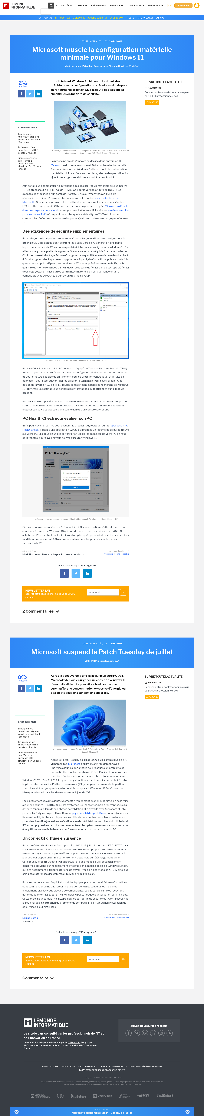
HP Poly (59, 18)
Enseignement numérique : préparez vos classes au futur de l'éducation (29, 138)
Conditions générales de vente (146, 1066)
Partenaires (155, 5)
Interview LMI (145, 18)
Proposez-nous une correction (116, 554)
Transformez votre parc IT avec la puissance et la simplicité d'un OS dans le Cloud (29, 163)
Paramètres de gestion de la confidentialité (102, 1070)
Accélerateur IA (97, 18)
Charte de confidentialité (113, 1066)
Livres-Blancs (136, 5)
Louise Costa (30, 918)
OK (123, 592)
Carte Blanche (76, 18)
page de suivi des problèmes (89, 813)
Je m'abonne (152, 102)
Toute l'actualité (91, 41)
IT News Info (74, 1042)
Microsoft (57, 165)
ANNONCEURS (68, 1066)
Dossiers (82, 5)
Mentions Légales (87, 1066)
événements (98, 5)
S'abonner (183, 5)
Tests (130, 18)
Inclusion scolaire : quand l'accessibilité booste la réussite (28, 150)
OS (106, 41)
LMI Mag (160, 18)
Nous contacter (50, 1066)
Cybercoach (117, 18)
